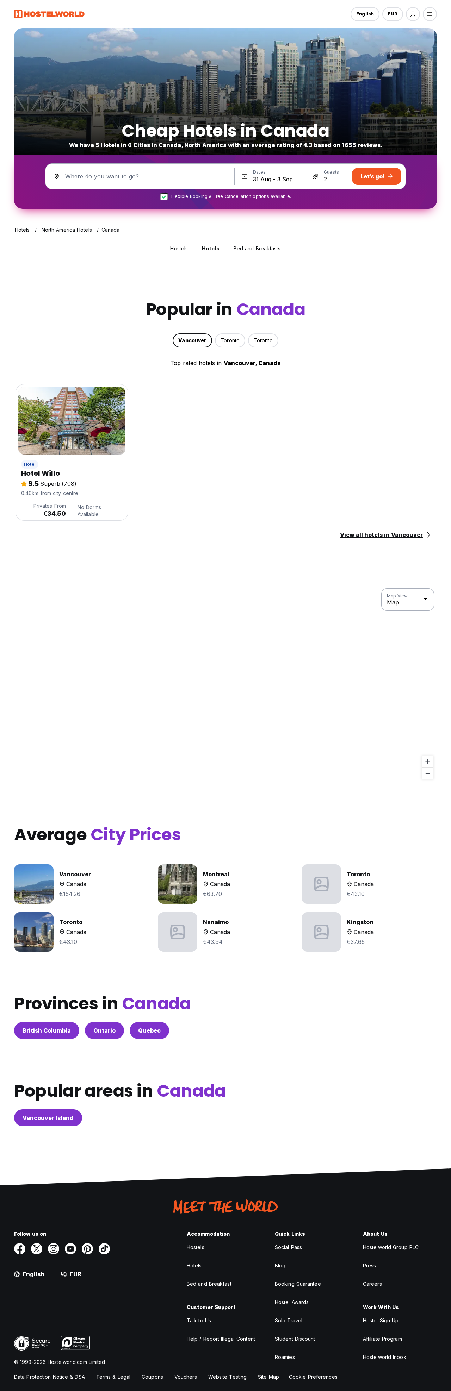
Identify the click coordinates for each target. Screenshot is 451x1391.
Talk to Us (199, 1320)
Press (369, 1265)
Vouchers (185, 1377)
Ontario (104, 1030)
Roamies (285, 1357)
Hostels (195, 1247)
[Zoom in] (427, 761)
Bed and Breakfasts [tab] (257, 248)
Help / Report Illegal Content (221, 1339)
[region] (225, 684)
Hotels (194, 1265)
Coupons (152, 1377)
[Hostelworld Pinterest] (87, 1248)
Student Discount (295, 1339)
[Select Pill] (413, 14)
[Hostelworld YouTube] (70, 1248)
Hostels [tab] (179, 248)
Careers (372, 1284)
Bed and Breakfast (209, 1284)
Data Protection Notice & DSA (49, 1377)
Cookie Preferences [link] (313, 1377)
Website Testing (227, 1377)
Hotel (30, 464)
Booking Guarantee (298, 1284)
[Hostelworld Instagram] (53, 1248)
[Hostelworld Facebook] (19, 1248)
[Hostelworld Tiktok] (104, 1248)
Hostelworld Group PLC (391, 1247)
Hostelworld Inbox (384, 1357)
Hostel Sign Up (381, 1320)
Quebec (149, 1030)
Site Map (268, 1377)
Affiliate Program (382, 1339)
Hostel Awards (292, 1302)
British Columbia (47, 1030)
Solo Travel (288, 1320)
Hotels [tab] (211, 248)
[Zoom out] (427, 773)
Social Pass (288, 1247)
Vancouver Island (48, 1117)
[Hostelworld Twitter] (36, 1248)
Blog (280, 1265)
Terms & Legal (113, 1377)
